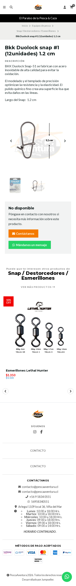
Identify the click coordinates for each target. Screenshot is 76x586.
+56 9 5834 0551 (40, 496)
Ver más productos (36, 287)
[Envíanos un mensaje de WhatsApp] (67, 577)
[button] (5, 391)
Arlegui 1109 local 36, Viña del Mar (40, 506)
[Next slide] (65, 141)
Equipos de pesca (41, 25)
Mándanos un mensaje (31, 245)
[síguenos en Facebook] (41, 432)
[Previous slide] (11, 141)
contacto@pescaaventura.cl (40, 486)
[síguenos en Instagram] (34, 432)
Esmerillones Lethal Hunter (27, 370)
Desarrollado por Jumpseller (38, 579)
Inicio (25, 25)
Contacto (38, 450)
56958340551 (40, 501)
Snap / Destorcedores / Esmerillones (36, 31)
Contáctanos (24, 233)
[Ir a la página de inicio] (38, 7)
